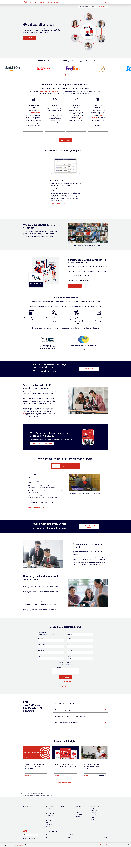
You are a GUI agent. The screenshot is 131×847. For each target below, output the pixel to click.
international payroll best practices (49, 91)
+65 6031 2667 (68, 681)
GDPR (24, 413)
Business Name (70, 650)
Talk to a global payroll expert (89, 526)
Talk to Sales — (30, 806)
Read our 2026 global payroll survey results (42, 443)
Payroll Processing (50, 811)
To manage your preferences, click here (100, 844)
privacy (64, 686)
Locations (69, 656)
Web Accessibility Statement (70, 834)
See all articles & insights (64, 782)
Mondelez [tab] (55, 466)
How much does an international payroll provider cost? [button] (71, 716)
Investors (93, 817)
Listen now (28, 775)
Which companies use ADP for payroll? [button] (66, 722)
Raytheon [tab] (64, 466)
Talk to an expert (65, 140)
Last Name (69, 638)
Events (77, 812)
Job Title (68, 644)
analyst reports (78, 303)
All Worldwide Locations (29, 838)
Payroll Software (50, 813)
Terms (58, 834)
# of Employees (41, 656)
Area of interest (70, 632)
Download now (58, 775)
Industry (63, 808)
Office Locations (95, 806)
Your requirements (56, 667)
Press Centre (94, 814)
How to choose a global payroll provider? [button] (67, 710)
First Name (40, 638)
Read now (86, 775)
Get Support (26, 808)
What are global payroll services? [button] (65, 703)
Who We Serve (42, 2)
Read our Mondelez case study (36, 507)
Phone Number (41, 650)
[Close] (128, 844)
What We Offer (32, 2)
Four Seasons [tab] (74, 466)
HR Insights (48, 818)
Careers (92, 812)
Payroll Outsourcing (50, 808)
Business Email (41, 644)
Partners (63, 811)
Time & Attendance (50, 815)
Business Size (64, 806)
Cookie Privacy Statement (19, 845)
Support (106, 2)
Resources (50, 2)
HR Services (48, 820)
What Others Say (80, 806)
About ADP (56, 2)
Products (48, 826)
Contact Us (26, 804)
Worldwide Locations (93, 809)
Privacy (54, 834)
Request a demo (102, 6)
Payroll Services (49, 806)
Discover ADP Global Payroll (56, 203)
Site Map (48, 834)
